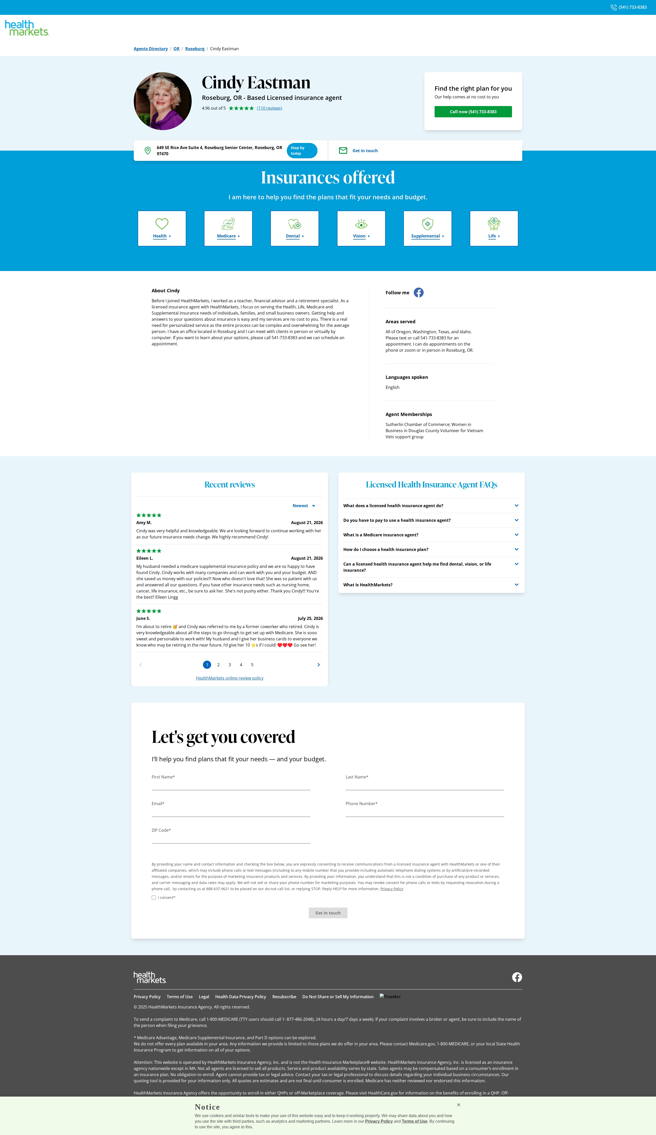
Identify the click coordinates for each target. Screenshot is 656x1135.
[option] (229, 614)
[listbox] (229, 580)
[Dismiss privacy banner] (458, 1104)
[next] (319, 665)
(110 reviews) (269, 108)
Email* (158, 803)
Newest (300, 505)
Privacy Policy (147, 996)
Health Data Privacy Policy (240, 996)
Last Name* (357, 777)
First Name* (163, 777)
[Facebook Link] (517, 977)
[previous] (140, 665)
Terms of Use (180, 996)
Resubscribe (284, 996)
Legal (204, 996)
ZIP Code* (161, 830)
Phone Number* (362, 803)
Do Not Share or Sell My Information (338, 996)
